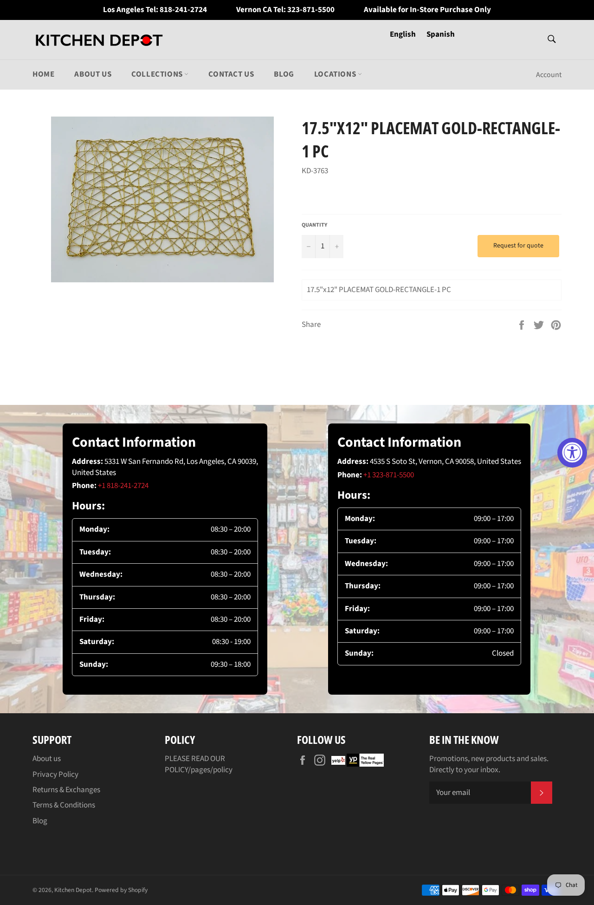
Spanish (440, 34)
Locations (336, 74)
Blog (284, 74)
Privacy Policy (55, 774)
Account (549, 75)
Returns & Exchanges (66, 789)
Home (43, 74)
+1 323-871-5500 (388, 475)
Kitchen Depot (73, 889)
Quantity (314, 225)
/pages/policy (210, 769)
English (403, 34)
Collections (157, 74)
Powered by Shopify (121, 889)
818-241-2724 (183, 10)
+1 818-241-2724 (123, 485)
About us (92, 74)
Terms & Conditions (63, 805)
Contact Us (231, 74)
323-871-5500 (311, 10)
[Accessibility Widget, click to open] (572, 453)
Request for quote (518, 245)
